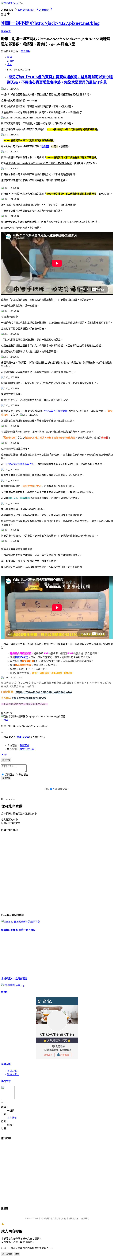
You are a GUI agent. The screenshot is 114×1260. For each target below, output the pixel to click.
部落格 (10, 61)
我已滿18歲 (7, 1254)
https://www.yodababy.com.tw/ (29, 698)
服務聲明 (85, 1218)
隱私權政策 (74, 1218)
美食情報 (25, 51)
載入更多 (6, 760)
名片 (9, 64)
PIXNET (34, 1218)
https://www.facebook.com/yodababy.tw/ (43, 691)
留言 (26, 737)
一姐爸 (4, 720)
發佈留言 (6, 778)
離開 (17, 1254)
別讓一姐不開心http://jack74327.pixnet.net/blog (50, 23)
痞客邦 (20, 737)
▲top (4, 754)
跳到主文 (6, 31)
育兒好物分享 (27, 749)
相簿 (9, 57)
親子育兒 (24, 745)
